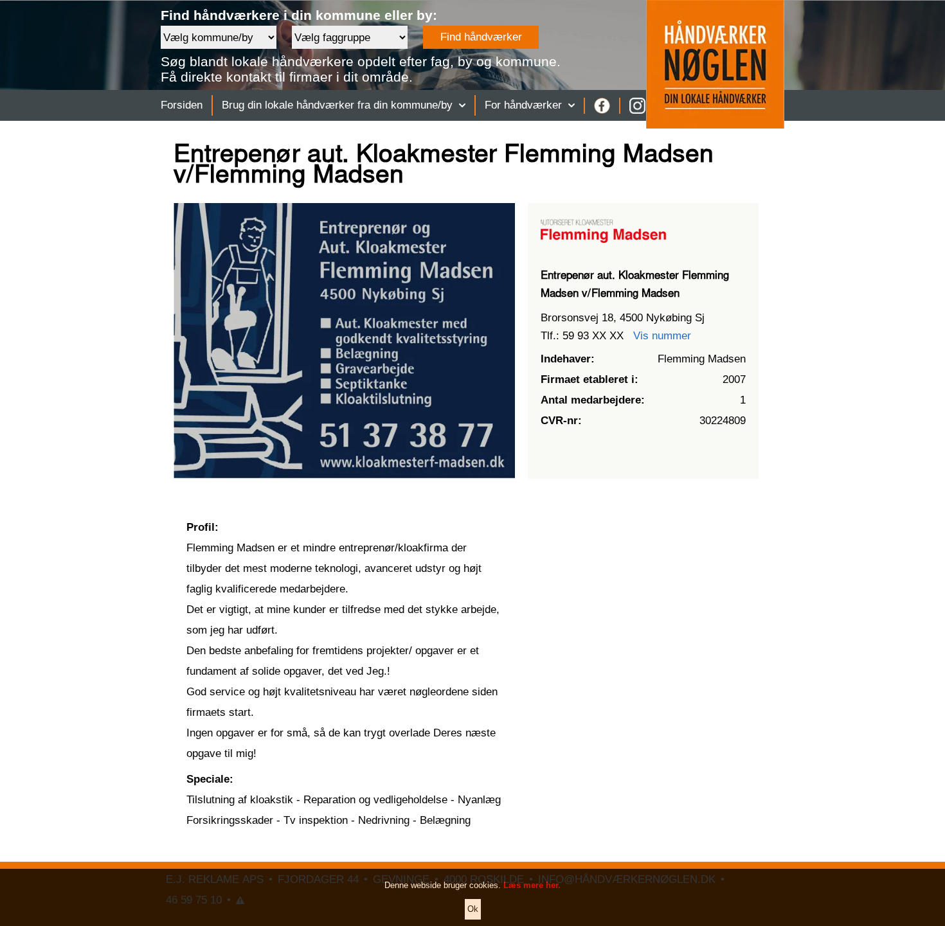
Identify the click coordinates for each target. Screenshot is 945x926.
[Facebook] (602, 106)
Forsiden (182, 105)
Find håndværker (481, 37)
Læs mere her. (532, 885)
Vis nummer (662, 336)
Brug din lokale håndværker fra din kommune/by (337, 105)
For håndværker (523, 105)
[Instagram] (637, 106)
